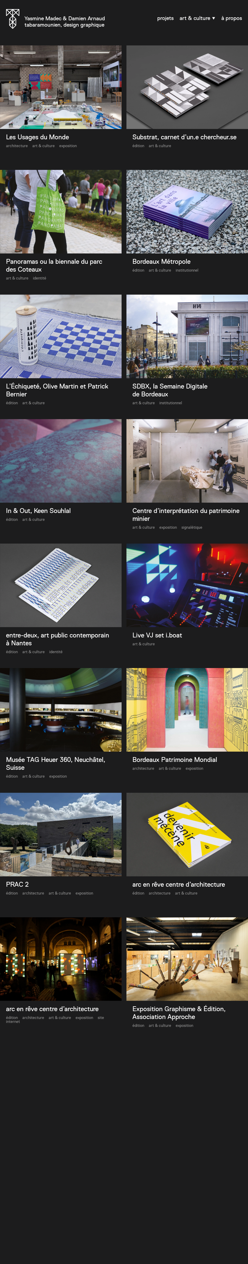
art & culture (196, 18)
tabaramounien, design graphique (64, 21)
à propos (231, 18)
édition (138, 146)
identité (39, 278)
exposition (68, 146)
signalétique (191, 527)
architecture (17, 146)
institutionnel (187, 270)
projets (165, 18)
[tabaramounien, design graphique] (12, 20)
